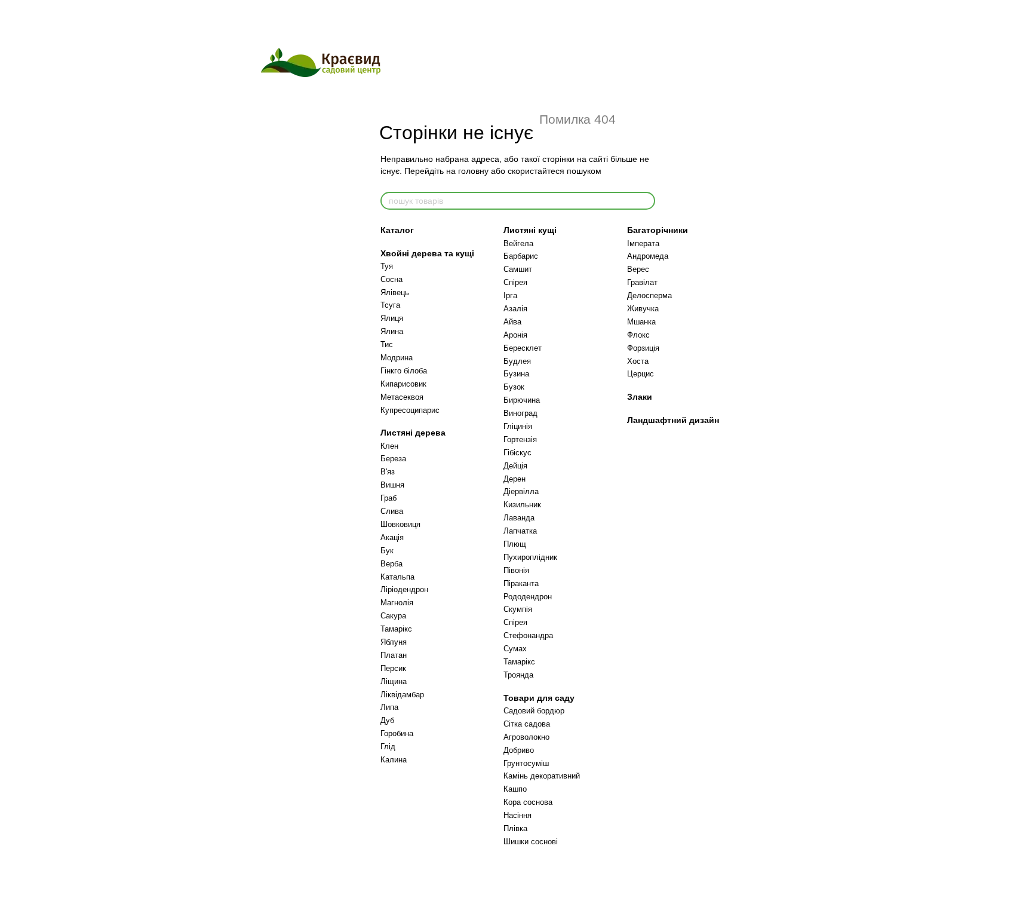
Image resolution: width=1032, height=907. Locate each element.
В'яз (387, 471)
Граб (388, 498)
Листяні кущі (530, 230)
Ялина (391, 331)
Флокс (638, 334)
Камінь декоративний (541, 775)
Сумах (515, 648)
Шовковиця (400, 524)
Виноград (520, 413)
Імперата (643, 243)
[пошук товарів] (645, 201)
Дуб (387, 720)
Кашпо (515, 789)
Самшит (517, 269)
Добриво (518, 750)
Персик (393, 668)
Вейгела (518, 243)
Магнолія (396, 602)
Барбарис (520, 256)
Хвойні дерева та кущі (427, 253)
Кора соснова (527, 802)
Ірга (510, 295)
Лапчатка (520, 530)
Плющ (514, 544)
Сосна (391, 279)
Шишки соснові (530, 841)
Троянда (518, 674)
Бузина (516, 373)
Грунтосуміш (526, 763)
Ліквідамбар (402, 694)
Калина (393, 759)
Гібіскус (517, 452)
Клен (389, 446)
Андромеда (647, 256)
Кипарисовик (403, 383)
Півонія (516, 570)
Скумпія (517, 609)
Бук (387, 550)
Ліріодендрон (404, 589)
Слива (391, 511)
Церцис (640, 373)
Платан (393, 655)
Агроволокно (526, 737)
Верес (638, 269)
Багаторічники (657, 230)
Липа (389, 707)
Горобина (396, 733)
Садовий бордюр (533, 710)
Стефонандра (528, 635)
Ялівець (394, 292)
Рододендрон (527, 596)
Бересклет (522, 348)
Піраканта (521, 583)
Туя (386, 266)
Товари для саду (539, 698)
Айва (512, 321)
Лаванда (519, 517)
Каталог (397, 230)
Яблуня (393, 642)
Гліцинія (517, 426)
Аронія (515, 334)
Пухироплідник (530, 557)
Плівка (515, 828)
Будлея (517, 361)
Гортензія (520, 439)
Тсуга (390, 305)
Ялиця (391, 318)
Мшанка (641, 321)
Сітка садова (526, 723)
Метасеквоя (401, 397)
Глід (387, 746)
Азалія (515, 308)
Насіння (517, 815)
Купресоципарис (410, 410)
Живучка (643, 308)
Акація (392, 537)
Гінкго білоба (403, 370)
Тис (386, 344)
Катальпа (397, 576)
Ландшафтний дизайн (673, 420)
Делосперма (649, 295)
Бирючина (521, 400)
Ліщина (393, 681)
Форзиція (643, 348)
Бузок (513, 386)
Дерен (514, 478)
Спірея (515, 282)
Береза (393, 458)
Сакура (393, 615)
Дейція (515, 465)
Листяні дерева (413, 432)
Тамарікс (396, 628)
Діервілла (521, 491)
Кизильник (522, 504)
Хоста (638, 361)
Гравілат (642, 282)
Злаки (639, 397)
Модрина (396, 357)
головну (473, 171)
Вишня (392, 484)
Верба (391, 563)
